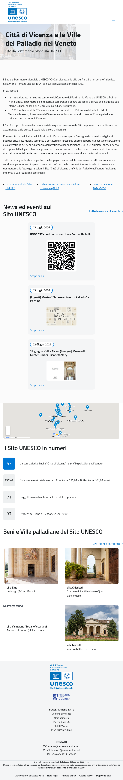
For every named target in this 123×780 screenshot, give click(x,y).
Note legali (52, 775)
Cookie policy (86, 775)
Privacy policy (69, 775)
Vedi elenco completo (106, 544)
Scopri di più (37, 276)
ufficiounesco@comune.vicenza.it (63, 750)
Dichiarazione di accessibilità (29, 775)
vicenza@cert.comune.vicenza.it (64, 746)
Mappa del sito (103, 775)
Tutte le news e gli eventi (104, 211)
